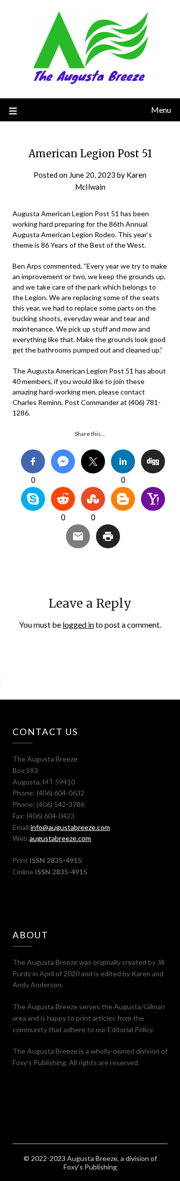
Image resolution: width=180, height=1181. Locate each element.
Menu (161, 109)
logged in (78, 624)
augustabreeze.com (60, 838)
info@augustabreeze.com (70, 827)
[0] (33, 461)
